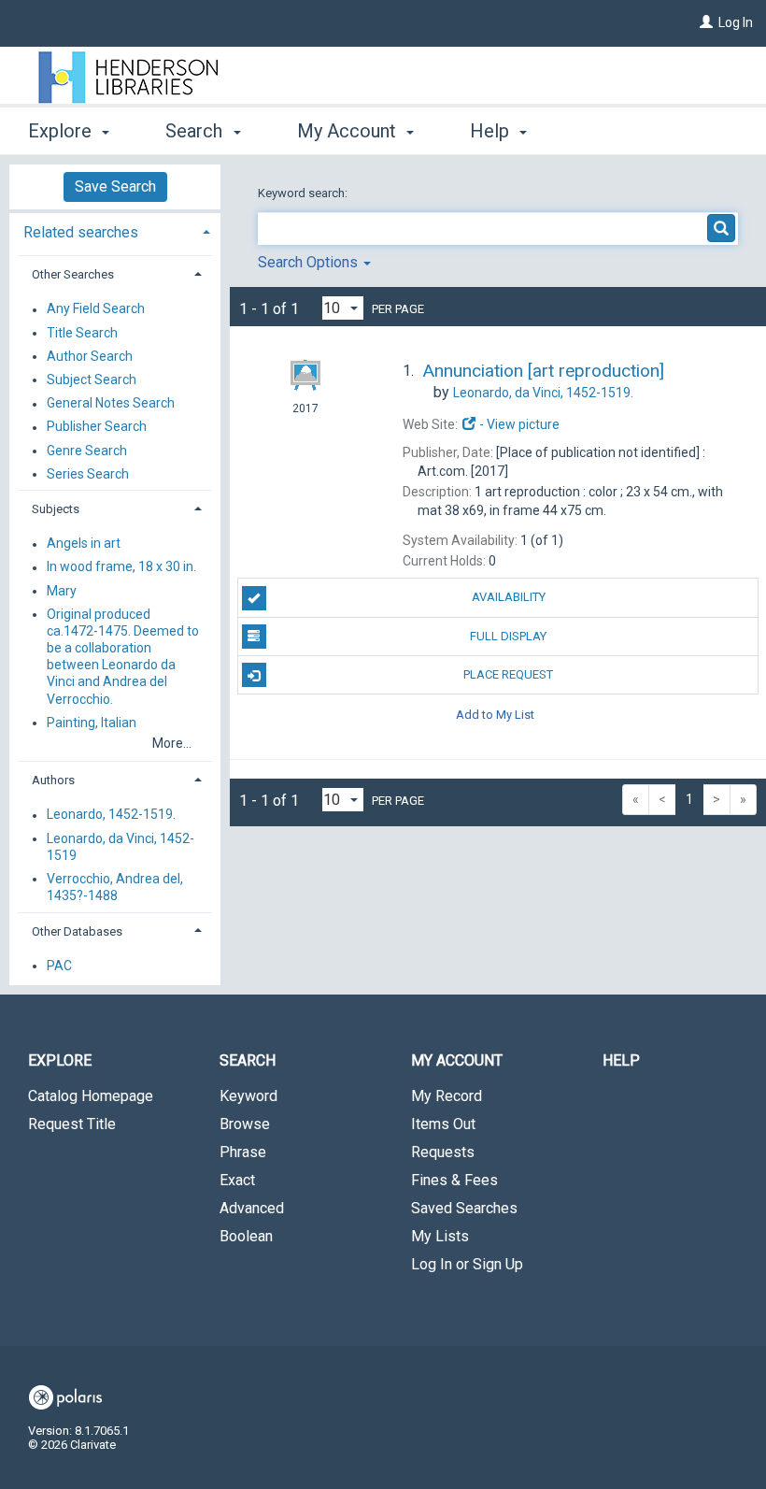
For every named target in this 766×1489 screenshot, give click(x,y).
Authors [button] (53, 780)
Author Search (90, 356)
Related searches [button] (80, 232)
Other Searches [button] (73, 274)
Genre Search (87, 450)
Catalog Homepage (90, 1096)
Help (621, 1060)
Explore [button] (62, 131)
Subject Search (91, 379)
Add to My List (495, 714)
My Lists (440, 1236)
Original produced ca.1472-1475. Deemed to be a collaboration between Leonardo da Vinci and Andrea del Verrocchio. (123, 657)
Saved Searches (464, 1208)
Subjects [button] (55, 509)
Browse (245, 1124)
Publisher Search (97, 427)
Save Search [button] (115, 186)
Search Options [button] (310, 262)
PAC (59, 965)
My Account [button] (349, 131)
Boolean (246, 1236)
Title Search (82, 332)
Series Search (88, 473)
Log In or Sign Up (467, 1264)
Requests (443, 1152)
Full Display (508, 636)
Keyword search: (304, 193)
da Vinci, (543, 392)
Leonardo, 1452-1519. (111, 815)
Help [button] (492, 131)
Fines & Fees (454, 1180)
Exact (237, 1180)
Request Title (72, 1124)
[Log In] (706, 22)
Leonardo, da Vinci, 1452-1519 (120, 847)
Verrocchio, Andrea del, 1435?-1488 (115, 887)
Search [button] (196, 131)
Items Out (443, 1124)
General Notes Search (111, 403)
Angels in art (84, 544)
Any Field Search (96, 309)
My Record (446, 1096)
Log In (735, 22)
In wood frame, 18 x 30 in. (121, 567)
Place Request (508, 674)
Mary (62, 590)
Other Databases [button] (77, 931)
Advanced (252, 1208)
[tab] (114, 230)
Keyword (248, 1096)
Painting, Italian (91, 722)
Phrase (243, 1152)
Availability (509, 597)
